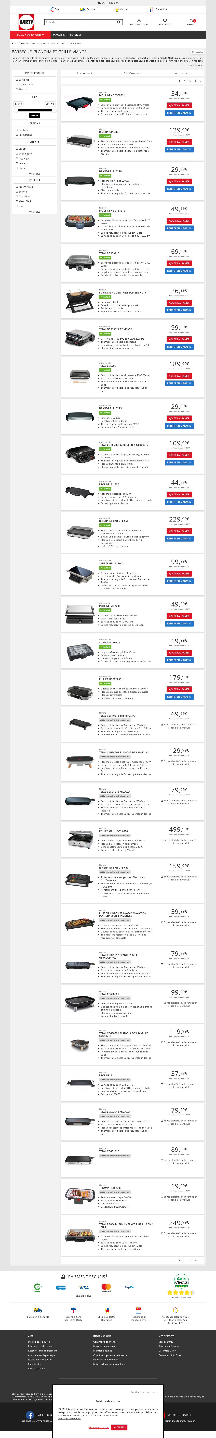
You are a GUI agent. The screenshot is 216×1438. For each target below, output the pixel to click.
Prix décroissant (132, 73)
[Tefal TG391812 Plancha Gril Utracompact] (80, 965)
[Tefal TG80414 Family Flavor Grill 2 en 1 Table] (80, 1235)
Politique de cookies (69, 1418)
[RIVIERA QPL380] (80, 142)
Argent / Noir (25, 186)
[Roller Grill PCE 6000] (80, 839)
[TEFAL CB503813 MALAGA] (80, 1122)
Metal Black (25, 201)
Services (76, 34)
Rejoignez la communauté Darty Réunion (43, 1420)
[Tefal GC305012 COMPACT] (80, 337)
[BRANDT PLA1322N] (80, 181)
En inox (22, 191)
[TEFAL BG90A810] (80, 263)
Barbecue (23, 79)
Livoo (21, 167)
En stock (23, 129)
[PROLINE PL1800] (80, 493)
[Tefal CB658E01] (80, 1004)
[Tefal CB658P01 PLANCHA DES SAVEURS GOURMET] (80, 1044)
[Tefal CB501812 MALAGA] (80, 801)
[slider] (15, 110)
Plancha (23, 89)
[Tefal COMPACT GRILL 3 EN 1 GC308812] (80, 455)
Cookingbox (25, 153)
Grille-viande (25, 84)
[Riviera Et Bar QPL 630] (80, 880)
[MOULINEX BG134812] (80, 222)
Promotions (25, 134)
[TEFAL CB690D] (80, 377)
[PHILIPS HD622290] (80, 687)
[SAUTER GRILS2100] (80, 575)
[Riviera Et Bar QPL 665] (80, 532)
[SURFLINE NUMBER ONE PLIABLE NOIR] (80, 301)
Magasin (59, 34)
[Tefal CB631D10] (80, 1159)
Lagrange (23, 158)
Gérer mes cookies (99, 1427)
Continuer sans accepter (144, 1392)
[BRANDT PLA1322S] (80, 416)
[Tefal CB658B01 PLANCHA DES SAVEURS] (80, 762)
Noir (21, 205)
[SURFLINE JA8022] (80, 651)
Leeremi (23, 163)
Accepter (119, 1427)
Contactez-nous (37, 1368)
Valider (34, 115)
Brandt (22, 148)
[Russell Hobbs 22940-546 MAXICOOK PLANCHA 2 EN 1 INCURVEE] (80, 924)
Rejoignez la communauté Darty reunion (173, 1420)
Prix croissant (84, 73)
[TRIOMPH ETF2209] (80, 1196)
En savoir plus (83, 1295)
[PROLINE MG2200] (80, 614)
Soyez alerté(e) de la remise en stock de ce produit (180, 726)
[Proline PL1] (80, 1084)
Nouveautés (180, 73)
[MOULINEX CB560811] (80, 103)
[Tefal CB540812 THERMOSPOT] (80, 724)
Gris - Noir (24, 196)
